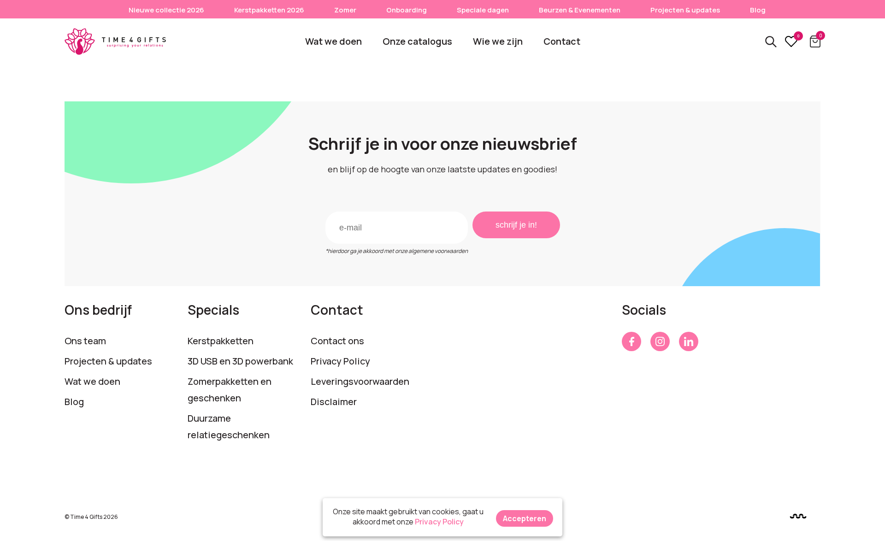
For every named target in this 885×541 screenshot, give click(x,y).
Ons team (85, 341)
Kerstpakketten (221, 341)
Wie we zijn (498, 41)
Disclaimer (334, 401)
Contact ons (337, 341)
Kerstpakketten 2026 (269, 10)
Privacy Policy (340, 361)
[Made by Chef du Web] (798, 516)
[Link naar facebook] (631, 341)
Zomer (345, 10)
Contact (561, 41)
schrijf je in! (516, 224)
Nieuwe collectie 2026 (166, 10)
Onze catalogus (417, 41)
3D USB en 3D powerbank (240, 361)
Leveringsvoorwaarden (360, 381)
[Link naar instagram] (660, 341)
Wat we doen (333, 41)
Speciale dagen (483, 10)
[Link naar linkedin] (688, 341)
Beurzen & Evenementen (579, 10)
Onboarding (406, 10)
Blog (758, 10)
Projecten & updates (685, 10)
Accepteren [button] (524, 518)
